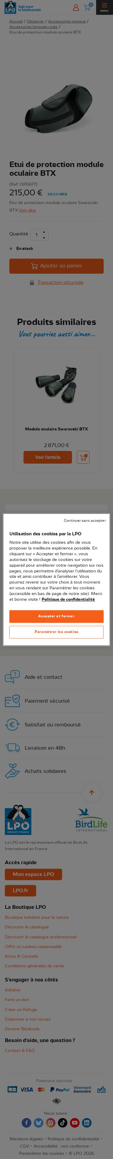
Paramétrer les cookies (56, 632)
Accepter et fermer (56, 616)
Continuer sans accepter (84, 521)
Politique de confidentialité (68, 599)
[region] (56, 579)
